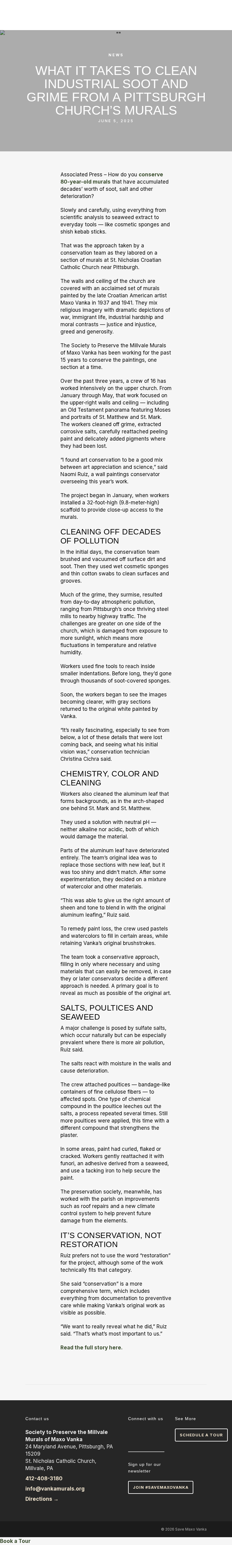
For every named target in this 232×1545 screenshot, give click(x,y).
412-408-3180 (44, 1478)
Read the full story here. (91, 1348)
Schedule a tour (201, 1434)
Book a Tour (15, 1541)
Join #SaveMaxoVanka (160, 1487)
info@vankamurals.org (55, 1489)
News (116, 55)
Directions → (42, 1499)
